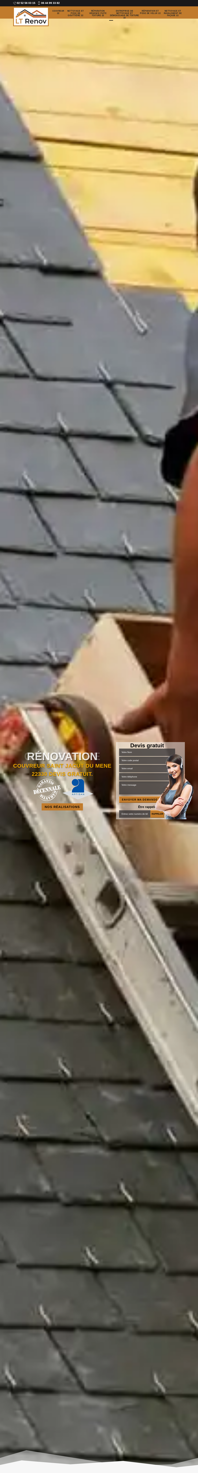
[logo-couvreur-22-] (31, 16)
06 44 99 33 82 (50, 2)
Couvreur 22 (58, 12)
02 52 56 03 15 (26, 2)
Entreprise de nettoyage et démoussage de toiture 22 (124, 14)
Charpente (62, 756)
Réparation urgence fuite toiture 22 (98, 13)
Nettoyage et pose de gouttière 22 (75, 13)
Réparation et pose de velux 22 (150, 12)
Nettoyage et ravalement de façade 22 (173, 13)
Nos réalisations (62, 807)
